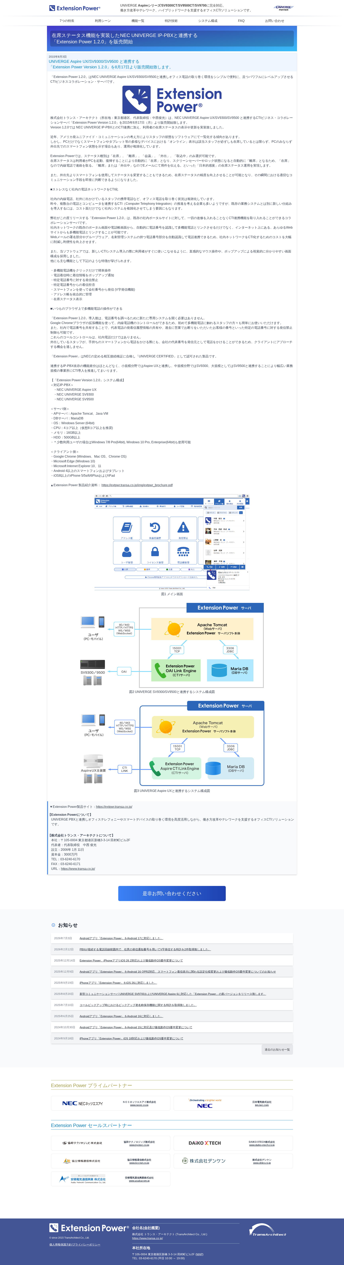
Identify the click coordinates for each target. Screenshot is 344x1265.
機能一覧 (138, 20)
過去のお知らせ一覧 (277, 1049)
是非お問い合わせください (172, 893)
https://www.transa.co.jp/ (78, 868)
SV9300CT (169, 5)
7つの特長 (67, 20)
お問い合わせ (274, 20)
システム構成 (207, 20)
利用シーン (103, 20)
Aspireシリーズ (149, 5)
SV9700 (200, 5)
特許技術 (171, 20)
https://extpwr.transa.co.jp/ (114, 806)
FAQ (241, 20)
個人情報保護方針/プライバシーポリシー (74, 1244)
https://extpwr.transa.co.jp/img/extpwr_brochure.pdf (137, 485)
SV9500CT (186, 5)
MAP (199, 1254)
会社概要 (151, 1228)
